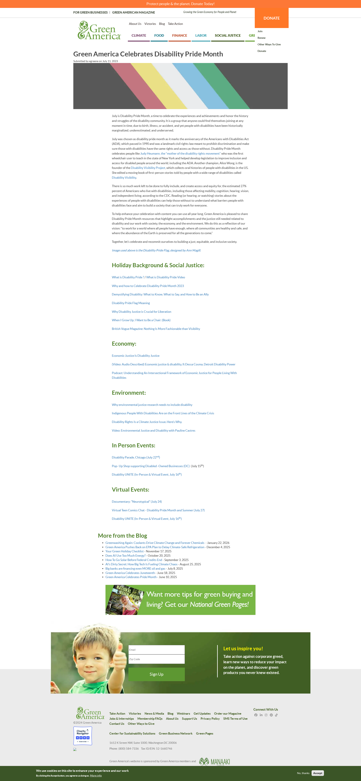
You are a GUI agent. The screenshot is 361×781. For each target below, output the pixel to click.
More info (96, 775)
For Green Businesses (90, 12)
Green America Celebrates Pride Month (131, 577)
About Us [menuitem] (135, 23)
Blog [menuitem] (162, 23)
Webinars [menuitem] (183, 713)
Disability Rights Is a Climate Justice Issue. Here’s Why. (147, 422)
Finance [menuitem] (179, 35)
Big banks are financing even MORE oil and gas (135, 568)
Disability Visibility (124, 177)
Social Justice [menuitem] (228, 35)
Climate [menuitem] (139, 35)
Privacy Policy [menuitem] (210, 718)
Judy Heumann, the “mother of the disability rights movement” (180, 153)
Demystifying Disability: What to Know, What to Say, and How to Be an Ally (160, 294)
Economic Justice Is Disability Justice (135, 355)
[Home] (99, 30)
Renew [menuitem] (261, 37)
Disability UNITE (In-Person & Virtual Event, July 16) (147, 474)
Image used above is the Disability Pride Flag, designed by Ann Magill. (156, 250)
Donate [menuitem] (262, 50)
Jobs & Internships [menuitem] (121, 718)
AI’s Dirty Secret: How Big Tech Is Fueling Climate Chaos (141, 564)
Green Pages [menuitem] (204, 733)
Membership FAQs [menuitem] (149, 718)
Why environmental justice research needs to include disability (152, 404)
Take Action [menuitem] (175, 23)
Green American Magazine (133, 12)
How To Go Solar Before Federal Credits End (133, 560)
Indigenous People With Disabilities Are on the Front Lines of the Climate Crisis (163, 413)
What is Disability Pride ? (128, 277)
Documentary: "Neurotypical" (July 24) (137, 501)
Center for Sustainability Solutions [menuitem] (132, 733)
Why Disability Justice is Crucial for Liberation (141, 311)
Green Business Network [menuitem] (176, 733)
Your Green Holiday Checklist (124, 551)
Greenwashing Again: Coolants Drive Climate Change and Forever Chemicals (155, 542)
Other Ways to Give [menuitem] (269, 44)
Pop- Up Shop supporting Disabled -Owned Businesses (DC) (151, 466)
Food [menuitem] (159, 35)
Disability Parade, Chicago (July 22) (136, 457)
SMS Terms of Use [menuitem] (235, 718)
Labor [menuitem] (201, 35)
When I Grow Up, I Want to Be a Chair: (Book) (141, 320)
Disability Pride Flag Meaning (131, 303)
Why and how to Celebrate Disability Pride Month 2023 (148, 286)
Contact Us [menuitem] (116, 723)
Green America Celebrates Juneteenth (130, 573)
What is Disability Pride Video (165, 277)
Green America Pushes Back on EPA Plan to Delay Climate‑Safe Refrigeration (154, 547)
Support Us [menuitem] (189, 718)
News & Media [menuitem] (154, 713)
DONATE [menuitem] (272, 18)
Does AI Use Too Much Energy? (125, 555)
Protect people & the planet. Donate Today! (180, 4)
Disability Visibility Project (148, 167)
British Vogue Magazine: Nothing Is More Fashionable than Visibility (156, 328)
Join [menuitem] (260, 31)
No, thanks (303, 773)
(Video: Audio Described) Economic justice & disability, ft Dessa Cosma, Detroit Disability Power (173, 364)
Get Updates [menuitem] (202, 713)
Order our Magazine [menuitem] (227, 713)
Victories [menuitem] (150, 23)
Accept (317, 773)
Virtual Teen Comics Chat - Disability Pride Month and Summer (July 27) (158, 510)
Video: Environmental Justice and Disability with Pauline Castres (153, 430)
